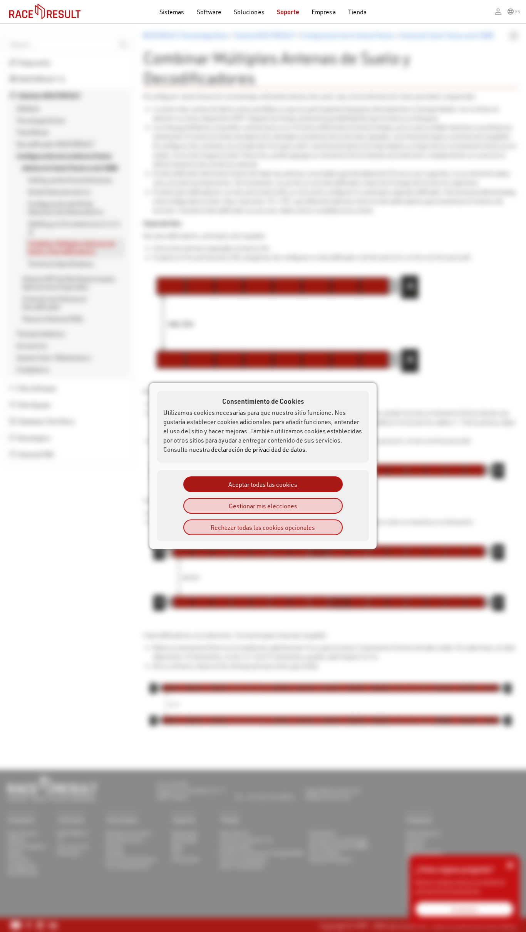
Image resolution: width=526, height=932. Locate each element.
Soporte (288, 12)
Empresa (323, 12)
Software (209, 12)
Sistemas (171, 12)
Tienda (357, 12)
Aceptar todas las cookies (262, 484)
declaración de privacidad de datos (258, 449)
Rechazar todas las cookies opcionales (263, 527)
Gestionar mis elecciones (263, 506)
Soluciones (249, 12)
